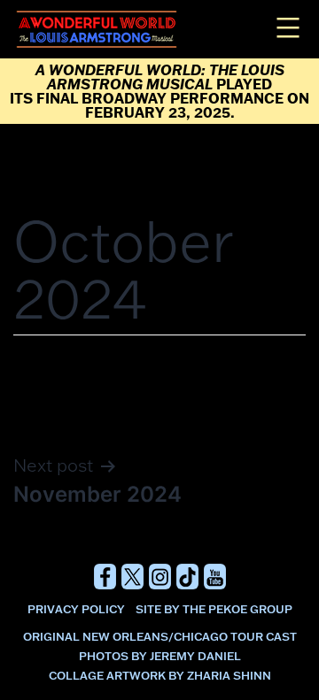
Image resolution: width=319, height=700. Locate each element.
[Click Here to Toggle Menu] (286, 26)
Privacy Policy (76, 609)
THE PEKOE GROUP (237, 609)
